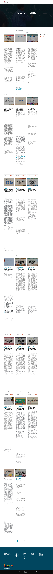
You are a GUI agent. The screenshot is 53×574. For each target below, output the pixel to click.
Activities (40, 553)
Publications (17, 556)
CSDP (24, 554)
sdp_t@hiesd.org (18, 89)
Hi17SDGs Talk (41, 554)
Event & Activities (42, 34)
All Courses (24, 553)
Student (24, 556)
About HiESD (17, 553)
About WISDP (17, 554)
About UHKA (17, 555)
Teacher (24, 555)
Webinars (32, 553)
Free (24, 557)
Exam (24, 558)
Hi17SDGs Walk (41, 555)
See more (42, 36)
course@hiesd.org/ (19, 88)
